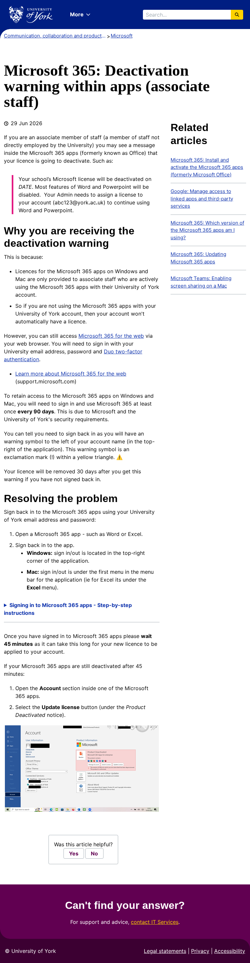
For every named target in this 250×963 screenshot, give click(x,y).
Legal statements (165, 951)
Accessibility (229, 951)
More (77, 14)
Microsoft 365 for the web (111, 336)
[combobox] (187, 15)
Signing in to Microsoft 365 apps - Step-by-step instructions (68, 609)
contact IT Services (154, 922)
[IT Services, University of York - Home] (31, 14)
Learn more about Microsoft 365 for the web (70, 373)
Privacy (200, 951)
